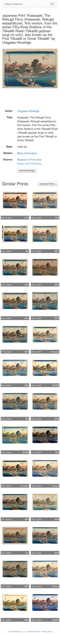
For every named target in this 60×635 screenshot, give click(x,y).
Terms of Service (33, 631)
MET (56, 251)
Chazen (55, 485)
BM (27, 251)
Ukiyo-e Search (13, 4)
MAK (26, 385)
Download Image (27, 170)
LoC (27, 552)
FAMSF (55, 619)
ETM (26, 217)
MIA (57, 217)
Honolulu (55, 351)
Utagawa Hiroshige (28, 111)
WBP (26, 619)
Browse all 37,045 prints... (30, 163)
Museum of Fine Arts (29, 159)
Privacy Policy (46, 631)
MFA (27, 284)
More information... (28, 153)
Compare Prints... (48, 183)
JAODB (55, 385)
